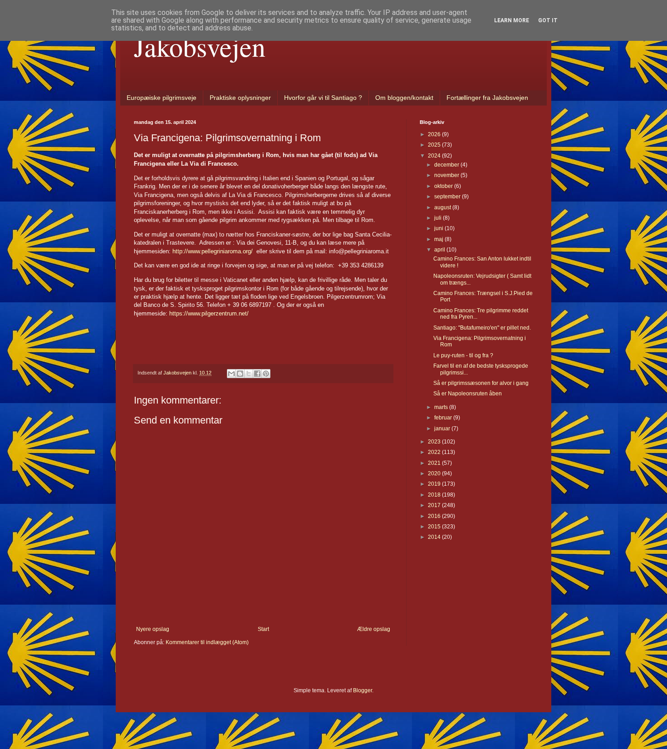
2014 (435, 537)
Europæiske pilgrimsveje (161, 97)
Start (263, 629)
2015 (435, 526)
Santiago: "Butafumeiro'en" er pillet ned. (482, 328)
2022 (435, 452)
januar (442, 428)
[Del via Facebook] (257, 373)
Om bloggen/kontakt (404, 97)
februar (443, 417)
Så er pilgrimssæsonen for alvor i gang (481, 383)
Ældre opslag (373, 629)
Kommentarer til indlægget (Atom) (207, 642)
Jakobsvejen (199, 46)
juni (439, 228)
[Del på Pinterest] (265, 373)
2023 (435, 442)
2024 (435, 156)
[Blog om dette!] (240, 373)
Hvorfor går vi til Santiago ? (323, 97)
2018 (435, 495)
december (447, 165)
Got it (548, 20)
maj (439, 239)
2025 (435, 145)
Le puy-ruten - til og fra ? (463, 355)
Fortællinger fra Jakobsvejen (487, 97)
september (448, 196)
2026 (435, 134)
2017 (435, 505)
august (443, 207)
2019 (435, 484)
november (447, 175)
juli (438, 218)
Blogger (362, 690)
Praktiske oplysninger (240, 97)
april (440, 249)
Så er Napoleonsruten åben (467, 393)
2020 (435, 473)
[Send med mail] (231, 373)
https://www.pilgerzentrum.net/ (209, 313)
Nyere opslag (152, 629)
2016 (435, 516)
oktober (444, 186)
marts (441, 407)
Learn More (511, 20)
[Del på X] (248, 373)
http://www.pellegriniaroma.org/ (212, 251)
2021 (435, 463)
